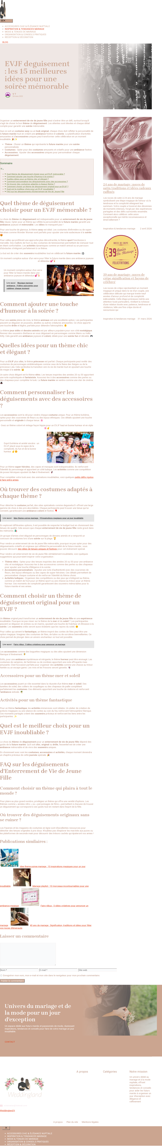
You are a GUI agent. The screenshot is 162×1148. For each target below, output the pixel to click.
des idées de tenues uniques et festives (37, 549)
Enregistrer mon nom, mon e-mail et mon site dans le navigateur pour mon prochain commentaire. (51, 975)
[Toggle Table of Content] (2, 169)
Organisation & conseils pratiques (25, 34)
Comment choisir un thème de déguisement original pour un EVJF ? (37, 186)
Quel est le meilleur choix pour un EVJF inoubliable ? (31, 189)
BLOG (5, 42)
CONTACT (10, 1041)
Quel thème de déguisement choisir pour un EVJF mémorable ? (36, 174)
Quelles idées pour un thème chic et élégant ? (28, 179)
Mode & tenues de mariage (20, 31)
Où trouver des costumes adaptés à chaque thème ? (31, 184)
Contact (80, 1086)
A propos (58, 1122)
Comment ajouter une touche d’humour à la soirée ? (30, 176)
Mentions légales (84, 1091)
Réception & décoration (19, 37)
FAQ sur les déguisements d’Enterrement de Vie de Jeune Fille (35, 191)
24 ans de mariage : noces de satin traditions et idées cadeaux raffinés (127, 188)
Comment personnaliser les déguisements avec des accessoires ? (37, 181)
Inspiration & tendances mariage (24, 29)
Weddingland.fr (7, 1110)
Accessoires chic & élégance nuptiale (27, 26)
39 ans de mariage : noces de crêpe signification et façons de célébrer (126, 278)
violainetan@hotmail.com (15, 1105)
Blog (78, 1077)
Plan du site (82, 1082)
